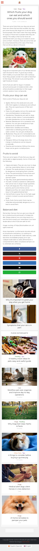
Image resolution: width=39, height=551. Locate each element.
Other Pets (17, 453)
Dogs (19, 9)
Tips (24, 9)
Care (15, 9)
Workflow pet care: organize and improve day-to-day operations (19, 392)
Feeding (17, 356)
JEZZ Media (26, 541)
